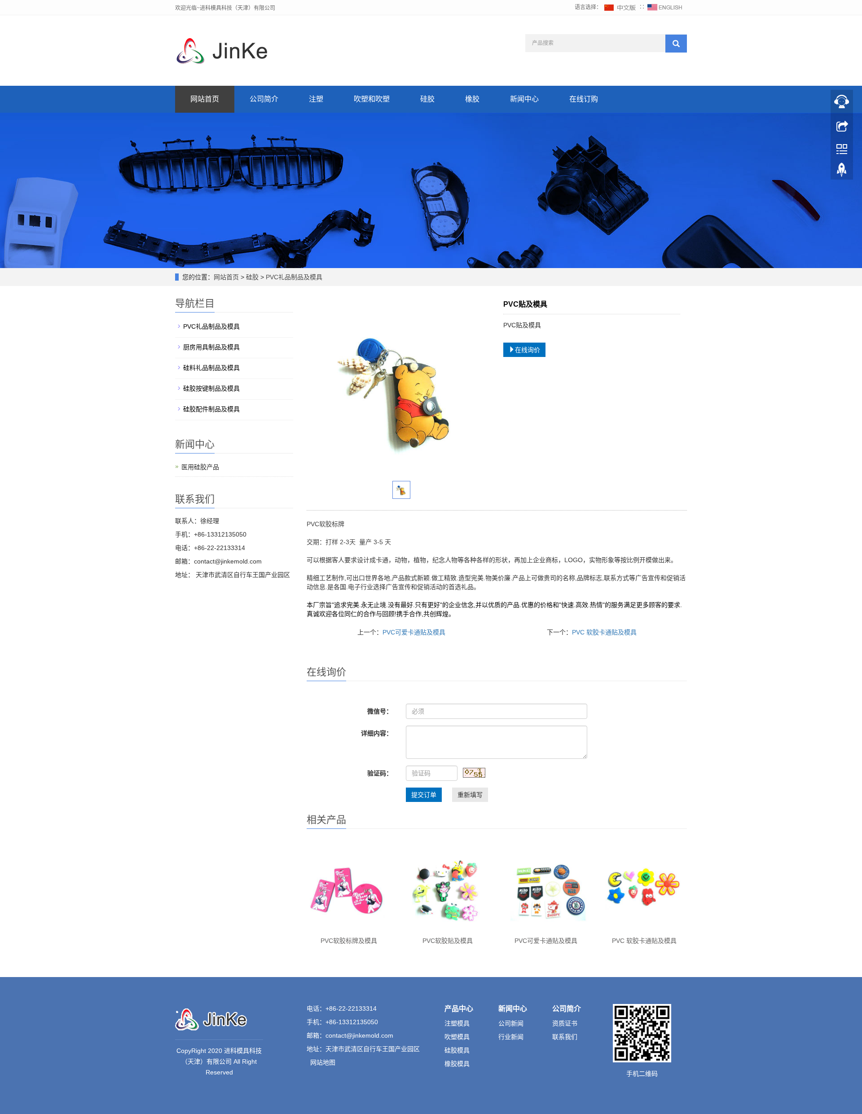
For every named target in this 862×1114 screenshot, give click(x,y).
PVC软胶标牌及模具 (349, 940)
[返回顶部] (842, 172)
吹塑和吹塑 (372, 99)
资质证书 (564, 1023)
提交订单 (423, 794)
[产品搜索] (676, 44)
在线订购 (583, 99)
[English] (664, 7)
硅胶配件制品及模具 (211, 409)
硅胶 (427, 99)
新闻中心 (524, 99)
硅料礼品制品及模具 (211, 367)
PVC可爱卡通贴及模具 (414, 632)
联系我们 (564, 1036)
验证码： (379, 773)
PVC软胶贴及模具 (447, 940)
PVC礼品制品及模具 (293, 277)
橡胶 (472, 99)
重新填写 (470, 794)
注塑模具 (457, 1023)
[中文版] (620, 7)
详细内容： (376, 733)
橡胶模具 (457, 1063)
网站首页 (204, 99)
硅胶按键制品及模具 (211, 388)
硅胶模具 (457, 1050)
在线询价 (527, 349)
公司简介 (264, 99)
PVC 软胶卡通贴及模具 (604, 632)
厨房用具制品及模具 (211, 347)
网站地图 (322, 1062)
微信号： (379, 711)
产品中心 (458, 1009)
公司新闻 (510, 1023)
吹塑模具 (457, 1036)
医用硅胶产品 (200, 467)
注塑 (316, 99)
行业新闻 (510, 1036)
